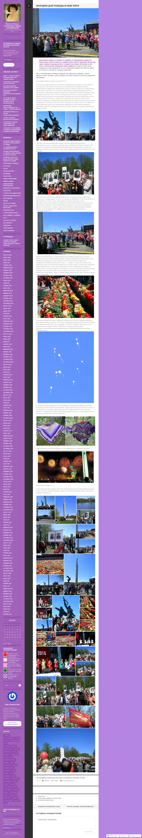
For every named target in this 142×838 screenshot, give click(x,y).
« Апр (4, 643)
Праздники (7, 770)
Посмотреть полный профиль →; (12, 723)
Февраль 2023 (8, 349)
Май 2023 (6, 341)
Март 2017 (6, 525)
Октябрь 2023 (8, 329)
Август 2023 (7, 334)
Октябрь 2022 (8, 359)
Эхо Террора (7, 223)
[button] (51, 126)
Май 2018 (6, 489)
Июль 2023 (7, 336)
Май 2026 (6, 262)
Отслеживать (9, 64)
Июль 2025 (7, 280)
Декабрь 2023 (8, 324)
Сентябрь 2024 (8, 303)
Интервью (6, 173)
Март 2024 (6, 318)
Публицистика (8, 210)
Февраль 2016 (8, 558)
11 (7, 632)
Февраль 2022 (8, 380)
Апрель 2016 (7, 553)
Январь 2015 (7, 591)
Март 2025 (6, 288)
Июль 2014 (7, 606)
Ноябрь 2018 (7, 474)
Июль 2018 (6, 484)
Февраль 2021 (7, 410)
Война (17, 738)
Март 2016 (6, 555)
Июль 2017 (6, 515)
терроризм (7, 797)
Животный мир (8, 748)
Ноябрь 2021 (7, 387)
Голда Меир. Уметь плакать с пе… (14, 665)
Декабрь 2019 (7, 441)
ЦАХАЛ (13, 776)
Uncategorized (8, 230)
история (12, 784)
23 (20, 634)
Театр (11, 773)
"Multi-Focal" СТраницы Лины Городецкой (12, 26)
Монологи (7, 190)
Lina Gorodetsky (12, 704)
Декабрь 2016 (7, 532)
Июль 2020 (7, 423)
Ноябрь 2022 (7, 357)
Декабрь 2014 (7, 593)
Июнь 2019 (6, 456)
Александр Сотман (9, 738)
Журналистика (8, 171)
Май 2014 (6, 611)
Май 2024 (6, 313)
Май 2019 (6, 459)
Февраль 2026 (8, 267)
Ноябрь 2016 (7, 535)
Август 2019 (7, 451)
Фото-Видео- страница (11, 215)
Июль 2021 (6, 397)
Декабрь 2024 (8, 296)
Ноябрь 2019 (7, 443)
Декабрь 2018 (7, 471)
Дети (5, 743)
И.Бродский (7, 751)
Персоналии (7, 198)
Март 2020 (6, 433)
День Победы (14, 740)
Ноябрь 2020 (7, 415)
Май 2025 (6, 283)
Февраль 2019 (8, 466)
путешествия (13, 792)
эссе (5, 803)
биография (7, 781)
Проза (5, 201)
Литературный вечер (9, 759)
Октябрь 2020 (8, 418)
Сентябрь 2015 (8, 571)
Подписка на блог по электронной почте (12, 45)
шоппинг (16, 800)
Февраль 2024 (8, 321)
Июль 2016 (6, 545)
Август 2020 (7, 420)
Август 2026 (7, 255)
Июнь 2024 (7, 311)
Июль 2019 (6, 453)
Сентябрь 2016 (8, 540)
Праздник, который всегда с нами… (49, 806)
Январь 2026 (7, 270)
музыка (6, 792)
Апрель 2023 (7, 344)
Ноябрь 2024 (7, 298)
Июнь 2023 (7, 339)
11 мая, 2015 (41, 796)
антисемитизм (15, 778)
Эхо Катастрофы (9, 220)
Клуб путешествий (10, 178)
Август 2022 (7, 364)
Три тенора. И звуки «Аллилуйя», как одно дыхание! (10, 123)
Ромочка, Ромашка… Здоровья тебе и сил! (80, 806)
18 (7, 634)
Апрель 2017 (7, 522)
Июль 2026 (7, 257)
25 (7, 637)
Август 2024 (7, 306)
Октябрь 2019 (7, 446)
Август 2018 (7, 481)
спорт (5, 795)
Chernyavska (11, 658)
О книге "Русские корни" (12, 193)
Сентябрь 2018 (8, 479)
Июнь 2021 (6, 400)
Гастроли (6, 740)
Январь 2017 (7, 530)
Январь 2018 (7, 499)
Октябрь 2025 (8, 278)
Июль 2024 (7, 308)
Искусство (7, 176)
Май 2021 (6, 402)
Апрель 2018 (7, 492)
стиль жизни (8, 228)
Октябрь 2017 (7, 507)
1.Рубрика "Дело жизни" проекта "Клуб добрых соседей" (11, 142)
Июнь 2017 (6, 517)
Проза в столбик (9, 203)
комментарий (7, 789)
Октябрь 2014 (8, 599)
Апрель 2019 (7, 461)
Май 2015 (6, 581)
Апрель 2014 (7, 614)
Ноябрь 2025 (7, 275)
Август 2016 (7, 543)
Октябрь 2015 (7, 568)
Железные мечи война (10, 746)
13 (12, 632)
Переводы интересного (11, 195)
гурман (6, 784)
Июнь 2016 (6, 548)
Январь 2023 (7, 352)
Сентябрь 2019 (8, 448)
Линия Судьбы (8, 181)
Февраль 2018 (8, 497)
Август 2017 (7, 512)
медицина (7, 225)
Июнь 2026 (7, 260)
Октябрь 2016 (7, 537)
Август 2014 (7, 604)
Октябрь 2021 (7, 390)
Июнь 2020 (7, 425)
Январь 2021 (7, 413)
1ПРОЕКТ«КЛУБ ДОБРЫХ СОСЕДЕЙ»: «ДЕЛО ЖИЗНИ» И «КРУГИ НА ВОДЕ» (12, 153)
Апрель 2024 (7, 316)
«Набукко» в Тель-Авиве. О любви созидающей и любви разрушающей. (12, 129)
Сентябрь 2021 (8, 392)
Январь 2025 (7, 293)
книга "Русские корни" (10, 786)
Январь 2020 (7, 438)
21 (14, 634)
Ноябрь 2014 (7, 596)
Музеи (12, 762)
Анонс (5, 168)
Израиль (14, 751)
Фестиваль (7, 776)
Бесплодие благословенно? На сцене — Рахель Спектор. (12, 107)
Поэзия (15, 765)
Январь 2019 (7, 469)
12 (9, 632)
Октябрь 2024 (8, 301)
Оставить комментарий (45, 800)
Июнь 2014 (7, 609)
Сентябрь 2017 (8, 509)
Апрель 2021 (7, 405)
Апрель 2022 (7, 374)
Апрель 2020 (7, 430)
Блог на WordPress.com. (12, 832)
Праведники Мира (9, 767)
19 (9, 634)
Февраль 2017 (8, 527)
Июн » (9, 643)
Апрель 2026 (7, 265)
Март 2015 (6, 586)
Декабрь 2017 (7, 502)
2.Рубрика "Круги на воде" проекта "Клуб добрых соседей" (10, 159)
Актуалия (6, 166)
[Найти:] (12, 685)
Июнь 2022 (7, 369)
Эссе (5, 218)
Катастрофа (15, 754)
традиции (14, 797)
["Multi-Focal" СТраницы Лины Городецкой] (12, 12)
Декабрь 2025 (8, 273)
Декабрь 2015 (7, 563)
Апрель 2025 (7, 285)
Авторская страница (10, 163)
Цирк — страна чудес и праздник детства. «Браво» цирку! (11, 77)
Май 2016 (6, 550)
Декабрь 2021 (7, 385)
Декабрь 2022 (8, 354)
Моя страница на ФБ (11, 810)
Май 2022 (6, 372)
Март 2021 (6, 408)
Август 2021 (7, 395)
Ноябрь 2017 (7, 504)
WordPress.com (17, 834)
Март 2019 (6, 464)
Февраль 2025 (8, 290)
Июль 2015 (6, 576)
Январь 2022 (7, 382)
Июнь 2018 (6, 487)
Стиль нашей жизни (10, 212)
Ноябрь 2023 (7, 326)
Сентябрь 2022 (8, 362)
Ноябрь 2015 (7, 565)
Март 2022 (6, 377)
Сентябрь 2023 (8, 331)
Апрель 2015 (7, 583)
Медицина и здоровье (11, 188)
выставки (14, 781)
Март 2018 (6, 494)
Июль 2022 (7, 367)
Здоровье (16, 748)
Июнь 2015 (6, 578)
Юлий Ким (6, 778)
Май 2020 (6, 428)
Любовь (6, 762)
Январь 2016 (7, 560)
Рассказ (6, 773)
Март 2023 (6, 346)
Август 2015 (7, 573)
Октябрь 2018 (7, 476)
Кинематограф (8, 757)
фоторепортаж (8, 800)
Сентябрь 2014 (8, 601)
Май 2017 (6, 520)
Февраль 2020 (8, 436)
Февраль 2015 (7, 588)
